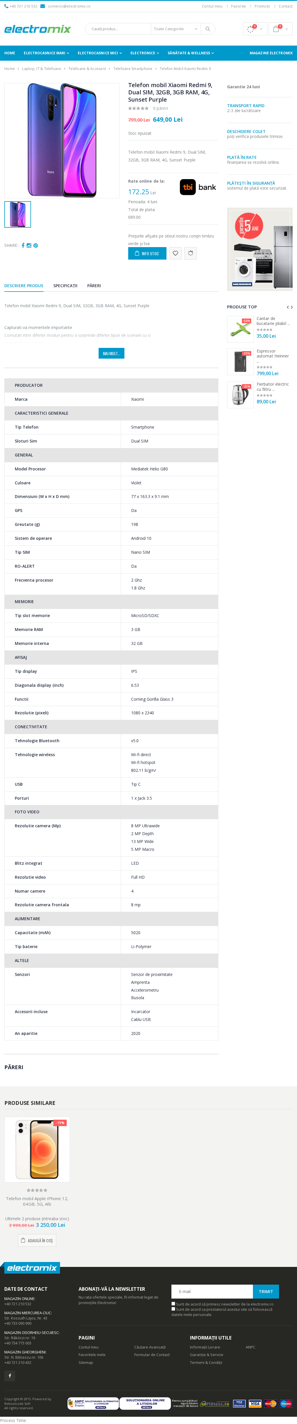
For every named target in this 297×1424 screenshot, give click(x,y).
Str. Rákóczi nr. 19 (19, 1337)
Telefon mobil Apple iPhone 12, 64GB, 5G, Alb (37, 1201)
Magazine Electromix (271, 53)
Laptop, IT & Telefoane (41, 68)
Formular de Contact (152, 1354)
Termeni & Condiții (206, 1362)
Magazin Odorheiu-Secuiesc (31, 1332)
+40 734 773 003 (17, 1343)
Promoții (262, 6)
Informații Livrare (205, 1347)
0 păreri (160, 108)
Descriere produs (24, 285)
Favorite (238, 6)
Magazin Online (19, 1298)
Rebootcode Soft (17, 1403)
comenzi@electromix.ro (69, 6)
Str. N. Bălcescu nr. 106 (23, 1357)
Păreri (94, 285)
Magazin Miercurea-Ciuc (27, 1312)
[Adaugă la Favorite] (175, 253)
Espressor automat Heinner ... (273, 356)
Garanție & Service (206, 1354)
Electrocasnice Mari (44, 53)
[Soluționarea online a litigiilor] (145, 1403)
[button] (255, 28)
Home (9, 53)
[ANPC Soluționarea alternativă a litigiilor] (93, 1403)
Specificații (65, 285)
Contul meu (212, 6)
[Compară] (190, 253)
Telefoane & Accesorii (87, 68)
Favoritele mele (92, 1354)
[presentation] (288, 307)
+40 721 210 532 (24, 6)
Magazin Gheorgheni (25, 1352)
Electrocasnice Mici (98, 53)
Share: (11, 245)
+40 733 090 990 (17, 1323)
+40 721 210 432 (17, 1362)
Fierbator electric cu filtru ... (273, 386)
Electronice (143, 53)
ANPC (250, 1347)
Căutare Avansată (150, 1347)
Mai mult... (111, 353)
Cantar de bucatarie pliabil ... (273, 321)
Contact (286, 6)
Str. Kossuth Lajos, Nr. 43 (25, 1318)
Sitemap (86, 1362)
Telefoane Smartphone (133, 68)
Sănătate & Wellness (189, 53)
